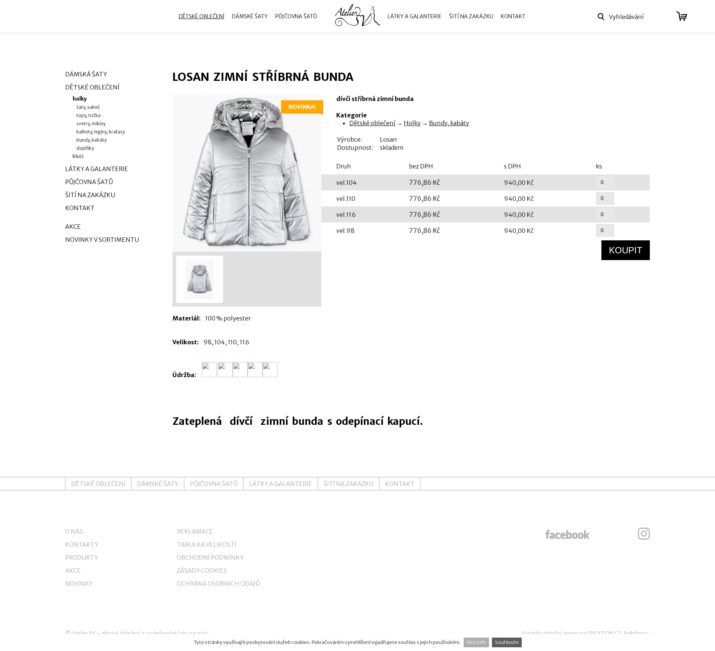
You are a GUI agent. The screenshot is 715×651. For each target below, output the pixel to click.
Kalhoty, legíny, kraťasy (100, 132)
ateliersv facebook (568, 534)
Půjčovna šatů (296, 16)
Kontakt (513, 16)
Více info (476, 642)
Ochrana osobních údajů (218, 583)
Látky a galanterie (415, 16)
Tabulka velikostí (206, 544)
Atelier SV (83, 633)
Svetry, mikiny (90, 123)
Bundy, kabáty (449, 123)
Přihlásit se (662, 16)
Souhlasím (507, 642)
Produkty (81, 557)
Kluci (78, 156)
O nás (74, 531)
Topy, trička (88, 115)
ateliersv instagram (644, 534)
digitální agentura (564, 633)
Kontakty (81, 544)
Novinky (79, 583)
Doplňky (85, 148)
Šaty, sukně (88, 107)
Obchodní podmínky (210, 557)
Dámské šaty (250, 16)
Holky (412, 123)
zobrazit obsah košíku (681, 16)
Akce (73, 226)
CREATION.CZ (604, 633)
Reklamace (195, 531)
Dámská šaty (86, 74)
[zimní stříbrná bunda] (246, 173)
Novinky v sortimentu (102, 239)
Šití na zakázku (471, 16)
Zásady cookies (202, 570)
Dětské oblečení (202, 16)
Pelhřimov (636, 633)
